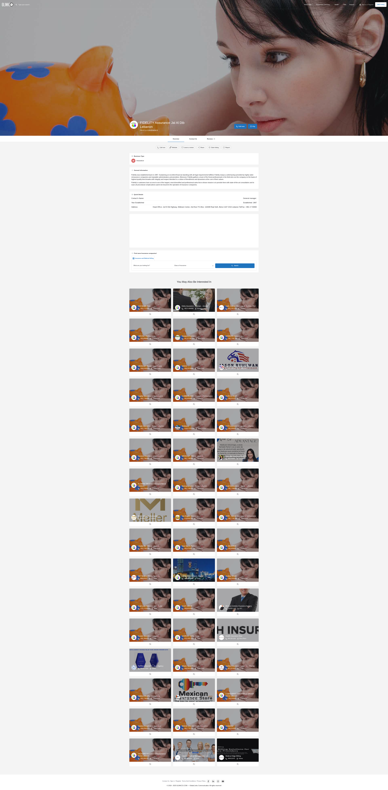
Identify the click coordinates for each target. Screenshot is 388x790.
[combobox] (194, 266)
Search (236, 265)
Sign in (364, 4)
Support (351, 4)
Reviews (211, 139)
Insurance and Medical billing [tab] (144, 258)
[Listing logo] (134, 125)
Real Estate (308, 4)
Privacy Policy (201, 781)
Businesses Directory (323, 4)
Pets (344, 4)
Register (371, 4)
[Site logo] (8, 4)
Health (337, 4)
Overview (176, 139)
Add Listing (380, 4)
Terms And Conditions (189, 781)
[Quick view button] (150, 314)
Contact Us (193, 139)
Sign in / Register (175, 781)
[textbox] (194, 266)
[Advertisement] (192, 231)
